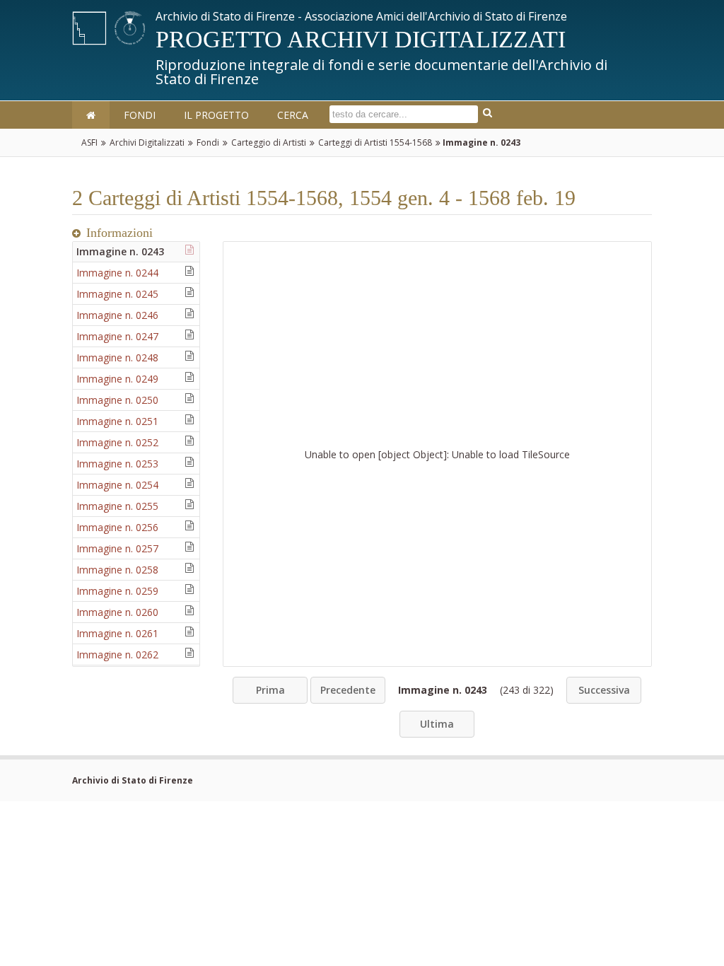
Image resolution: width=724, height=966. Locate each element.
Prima (270, 690)
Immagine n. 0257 (117, 548)
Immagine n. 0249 (117, 378)
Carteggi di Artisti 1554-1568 (375, 142)
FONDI (140, 115)
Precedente (347, 690)
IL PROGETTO (216, 115)
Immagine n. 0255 (117, 506)
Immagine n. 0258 (117, 569)
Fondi (208, 142)
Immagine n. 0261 (117, 633)
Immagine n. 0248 (117, 357)
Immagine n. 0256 (117, 527)
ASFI (89, 142)
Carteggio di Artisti (268, 142)
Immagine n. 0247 (117, 336)
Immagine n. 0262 (117, 654)
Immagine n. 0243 (120, 251)
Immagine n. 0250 (117, 400)
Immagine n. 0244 (117, 272)
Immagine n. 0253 (117, 463)
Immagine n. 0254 (117, 484)
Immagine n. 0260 (117, 612)
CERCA (292, 115)
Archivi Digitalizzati (147, 142)
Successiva (604, 690)
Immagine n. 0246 (117, 315)
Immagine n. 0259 (117, 591)
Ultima (437, 724)
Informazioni (119, 233)
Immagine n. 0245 (117, 294)
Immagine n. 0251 (117, 421)
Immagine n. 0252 (117, 442)
